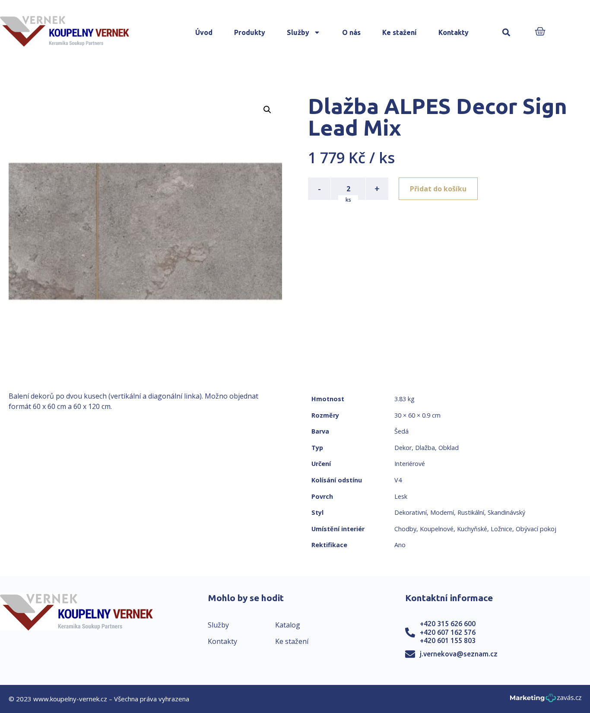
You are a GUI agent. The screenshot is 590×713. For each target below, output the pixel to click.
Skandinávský (506, 512)
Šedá (401, 431)
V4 (398, 480)
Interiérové (409, 463)
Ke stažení (399, 32)
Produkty (249, 32)
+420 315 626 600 (448, 623)
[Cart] (540, 32)
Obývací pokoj (536, 529)
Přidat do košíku (438, 188)
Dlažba (425, 448)
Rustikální (470, 512)
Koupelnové (437, 529)
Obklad (448, 448)
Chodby (405, 529)
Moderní (442, 512)
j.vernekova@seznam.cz (459, 654)
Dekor (403, 448)
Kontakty (453, 32)
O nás (351, 32)
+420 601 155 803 (448, 640)
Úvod (204, 32)
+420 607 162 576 (448, 632)
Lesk (400, 496)
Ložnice (501, 529)
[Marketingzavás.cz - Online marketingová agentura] (545, 700)
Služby (298, 32)
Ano (400, 545)
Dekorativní (410, 512)
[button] (506, 32)
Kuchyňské (472, 529)
